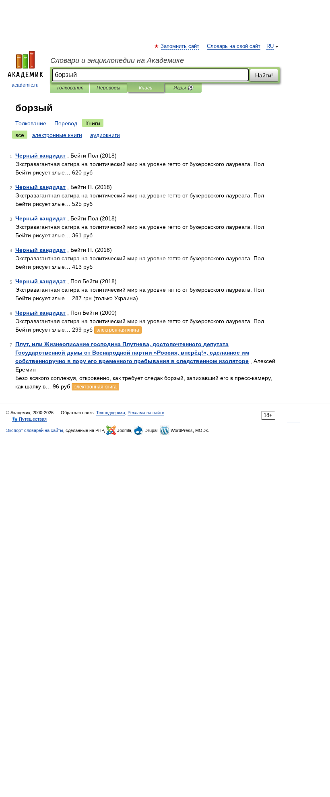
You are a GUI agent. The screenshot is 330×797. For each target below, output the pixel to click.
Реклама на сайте (146, 412)
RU (270, 46)
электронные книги (57, 135)
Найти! (264, 75)
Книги (146, 88)
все (19, 135)
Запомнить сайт (180, 46)
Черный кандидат (40, 155)
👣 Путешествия (29, 419)
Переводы (108, 88)
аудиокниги (105, 135)
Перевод (65, 123)
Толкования (69, 88)
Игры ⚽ (183, 88)
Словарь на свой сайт (233, 46)
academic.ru (25, 85)
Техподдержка (110, 412)
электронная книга (118, 330)
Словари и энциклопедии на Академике (117, 60)
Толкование (30, 123)
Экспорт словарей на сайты (34, 430)
